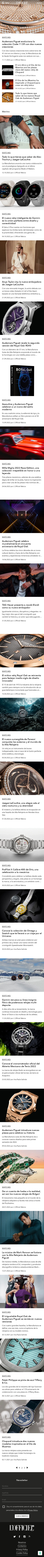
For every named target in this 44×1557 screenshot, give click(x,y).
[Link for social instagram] (24, 1537)
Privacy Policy (33, 1510)
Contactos (22, 1546)
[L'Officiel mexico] (22, 3)
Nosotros (22, 1542)
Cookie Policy (22, 1553)
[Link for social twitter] (14, 1537)
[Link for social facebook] (19, 1537)
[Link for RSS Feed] (29, 1537)
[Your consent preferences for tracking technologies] (40, 1553)
